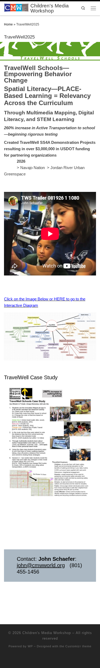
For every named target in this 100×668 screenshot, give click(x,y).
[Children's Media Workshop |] (16, 8)
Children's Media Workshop (46, 633)
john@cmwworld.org (41, 565)
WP (30, 646)
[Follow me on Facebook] (50, 659)
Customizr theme (78, 646)
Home (8, 24)
